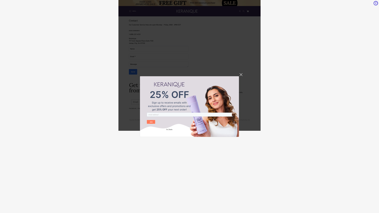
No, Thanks (169, 129)
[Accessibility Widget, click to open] (376, 3)
